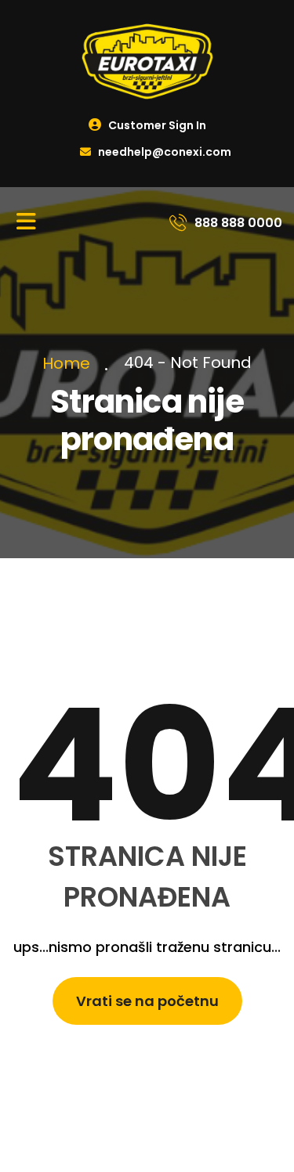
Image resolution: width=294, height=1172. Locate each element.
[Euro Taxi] (147, 61)
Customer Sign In (156, 125)
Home (70, 363)
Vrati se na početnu (147, 1001)
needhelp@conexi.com (163, 152)
